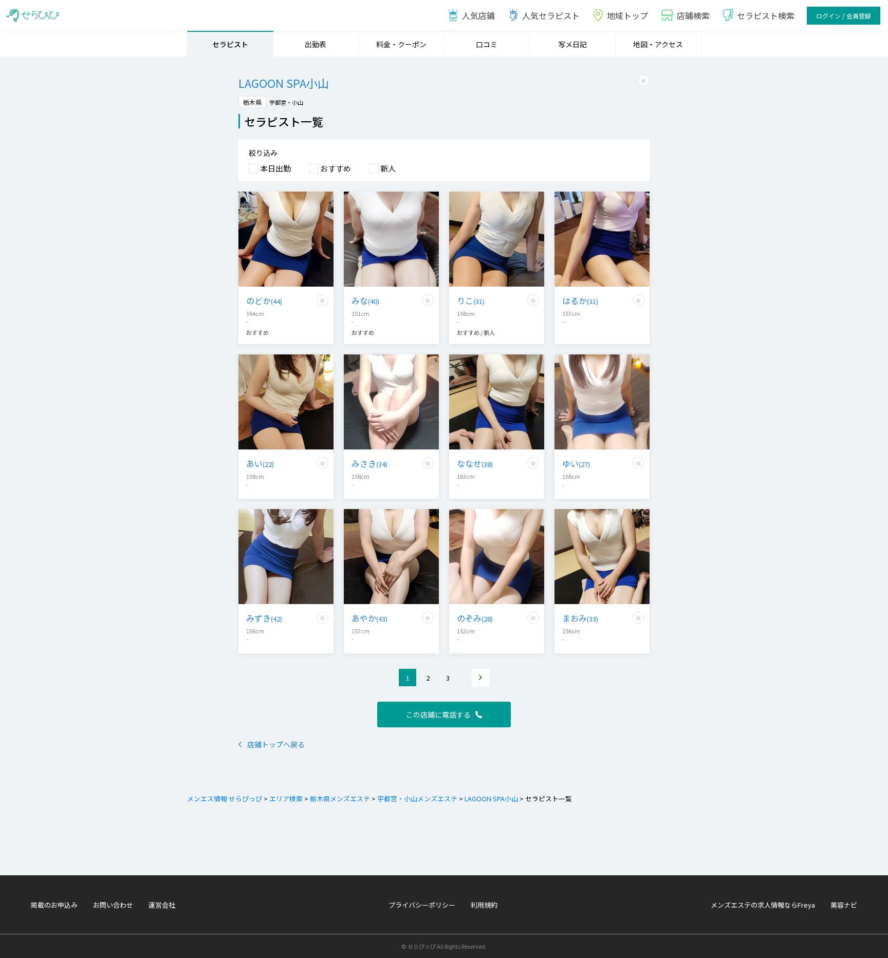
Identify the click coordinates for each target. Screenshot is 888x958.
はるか (580, 300)
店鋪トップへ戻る (276, 744)
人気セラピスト (551, 15)
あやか (369, 618)
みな (365, 300)
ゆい (576, 463)
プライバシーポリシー (421, 905)
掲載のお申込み (54, 905)
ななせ (475, 463)
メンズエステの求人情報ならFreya (763, 905)
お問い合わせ (113, 905)
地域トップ (627, 15)
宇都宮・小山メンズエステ (417, 798)
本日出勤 (275, 168)
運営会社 (162, 905)
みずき (264, 618)
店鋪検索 (693, 15)
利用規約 (484, 905)
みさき (369, 463)
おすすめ (335, 168)
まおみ (580, 618)
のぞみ (475, 618)
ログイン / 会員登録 (843, 15)
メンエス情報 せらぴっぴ (224, 798)
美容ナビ (843, 905)
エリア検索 (286, 798)
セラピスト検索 (765, 15)
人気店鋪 (478, 15)
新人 (388, 168)
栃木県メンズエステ (340, 798)
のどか (264, 300)
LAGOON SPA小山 (491, 798)
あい (260, 463)
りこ (471, 300)
